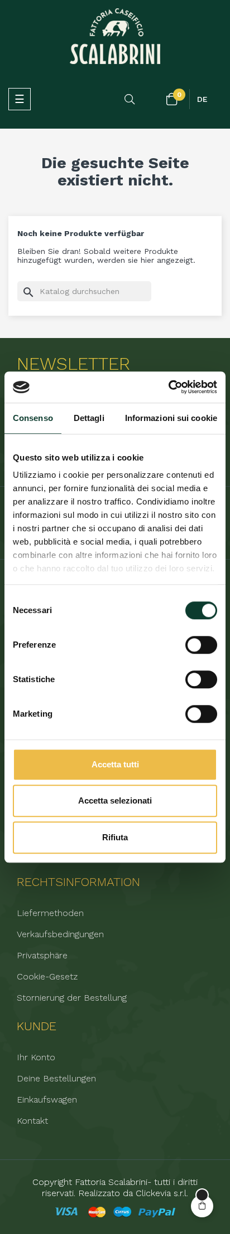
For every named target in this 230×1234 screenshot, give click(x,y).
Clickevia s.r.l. (162, 1193)
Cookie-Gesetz (47, 977)
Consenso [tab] (33, 418)
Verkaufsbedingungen (60, 934)
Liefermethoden (50, 913)
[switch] (201, 645)
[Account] (151, 99)
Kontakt (32, 1121)
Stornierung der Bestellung (72, 998)
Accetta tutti (115, 764)
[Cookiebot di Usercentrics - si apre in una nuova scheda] (168, 387)
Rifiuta (115, 837)
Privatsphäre (42, 956)
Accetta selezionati (115, 800)
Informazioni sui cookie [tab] (171, 418)
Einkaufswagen (47, 1100)
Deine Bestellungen (56, 1079)
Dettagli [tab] (89, 418)
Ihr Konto (36, 1057)
